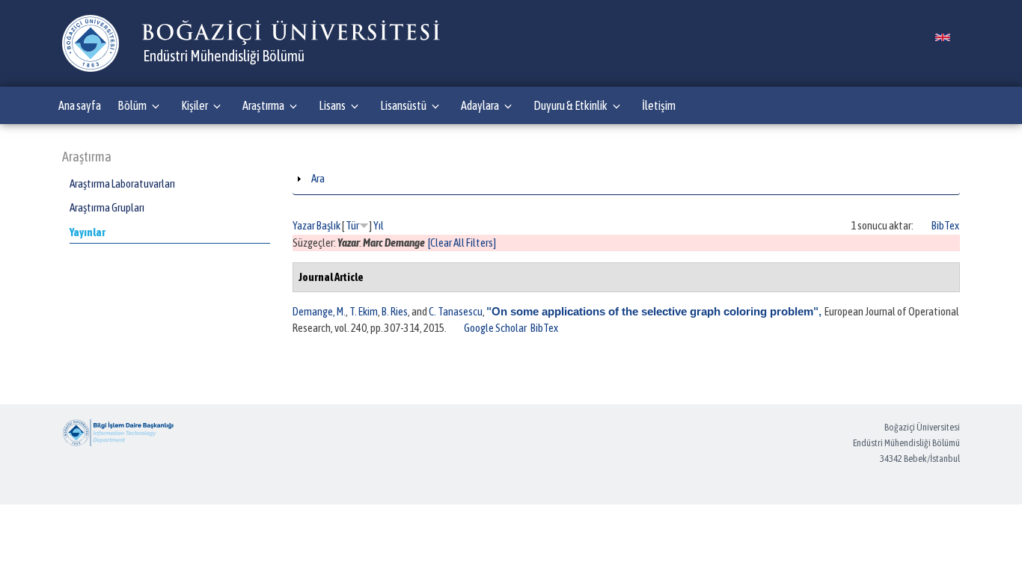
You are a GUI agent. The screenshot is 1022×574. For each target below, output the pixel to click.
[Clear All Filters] (462, 242)
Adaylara (480, 105)
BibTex (945, 225)
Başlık (328, 225)
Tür (352, 225)
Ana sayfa (79, 105)
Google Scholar (495, 327)
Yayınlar (87, 232)
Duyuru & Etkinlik (570, 105)
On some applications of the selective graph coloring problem (652, 311)
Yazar (304, 225)
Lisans (332, 105)
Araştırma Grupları (107, 207)
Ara (318, 178)
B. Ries (395, 311)
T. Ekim (363, 311)
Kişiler (194, 105)
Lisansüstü (403, 105)
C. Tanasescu (456, 311)
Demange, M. (319, 311)
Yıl (378, 225)
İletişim (659, 105)
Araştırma (263, 105)
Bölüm (132, 105)
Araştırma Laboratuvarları (122, 183)
